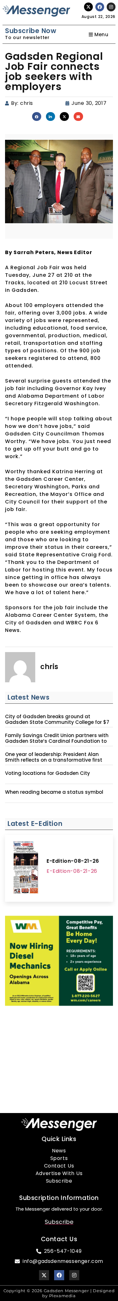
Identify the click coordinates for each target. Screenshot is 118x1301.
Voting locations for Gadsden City (47, 773)
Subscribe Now (30, 30)
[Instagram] (111, 7)
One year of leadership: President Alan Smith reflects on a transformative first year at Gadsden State (53, 760)
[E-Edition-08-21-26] (26, 868)
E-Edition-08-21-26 (73, 861)
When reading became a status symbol (54, 792)
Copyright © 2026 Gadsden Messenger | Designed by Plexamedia (59, 1293)
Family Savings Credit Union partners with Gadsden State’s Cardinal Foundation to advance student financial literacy (57, 741)
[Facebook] (99, 7)
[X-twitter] (88, 7)
